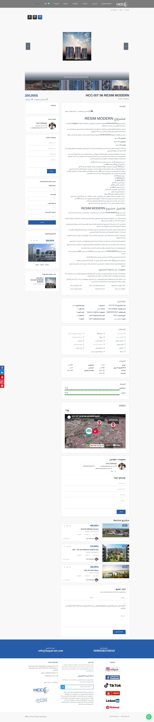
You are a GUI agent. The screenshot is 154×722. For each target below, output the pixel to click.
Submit (63, 687)
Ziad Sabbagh (111, 464)
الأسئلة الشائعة (125, 716)
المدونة (65, 3)
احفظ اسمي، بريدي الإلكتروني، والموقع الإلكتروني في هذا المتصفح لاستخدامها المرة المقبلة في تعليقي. (96, 607)
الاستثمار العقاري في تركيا (97, 285)
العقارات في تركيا (120, 289)
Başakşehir (94, 552)
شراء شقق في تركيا (76, 285)
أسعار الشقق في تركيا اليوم (78, 702)
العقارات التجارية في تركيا (87, 698)
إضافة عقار (55, 682)
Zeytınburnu (94, 531)
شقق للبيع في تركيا (76, 289)
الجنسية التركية (100, 289)
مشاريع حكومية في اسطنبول (80, 696)
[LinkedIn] (112, 471)
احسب (42, 222)
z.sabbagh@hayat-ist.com (107, 466)
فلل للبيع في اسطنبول (118, 285)
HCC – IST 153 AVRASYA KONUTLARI (85, 550)
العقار (121, 10)
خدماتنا (85, 3)
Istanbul (120, 99)
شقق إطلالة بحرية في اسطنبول (79, 700)
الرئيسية (127, 10)
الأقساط (53, 194)
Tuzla (95, 573)
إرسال (121, 511)
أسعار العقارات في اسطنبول (80, 694)
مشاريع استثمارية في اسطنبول (72, 698)
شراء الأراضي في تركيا (66, 696)
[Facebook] (115, 471)
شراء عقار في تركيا (89, 692)
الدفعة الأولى (52, 203)
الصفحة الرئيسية (106, 3)
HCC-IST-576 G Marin (91, 570)
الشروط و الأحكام (114, 716)
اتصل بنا (56, 3)
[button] (149, 717)
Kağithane (126, 99)
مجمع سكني (114, 10)
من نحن (94, 3)
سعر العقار (52, 185)
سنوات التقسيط (50, 212)
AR (46, 3)
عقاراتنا (75, 3)
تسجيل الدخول (47, 682)
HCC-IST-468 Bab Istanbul (89, 529)
